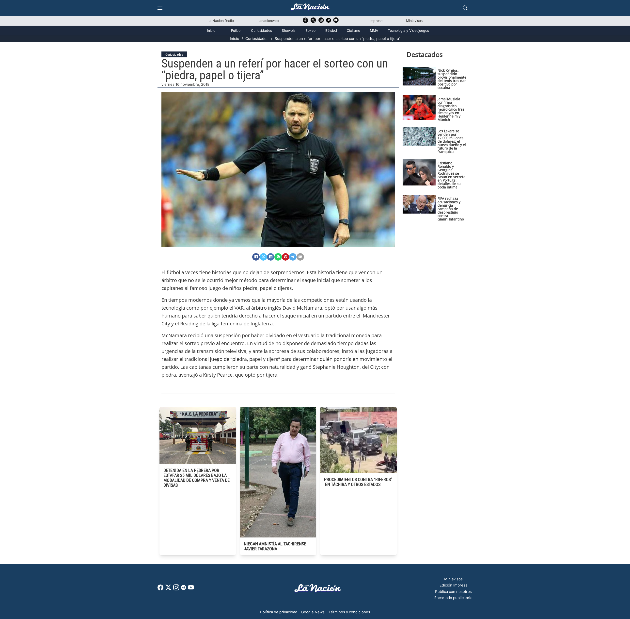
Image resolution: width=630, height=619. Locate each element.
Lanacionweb (268, 20)
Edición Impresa (453, 585)
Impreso (375, 20)
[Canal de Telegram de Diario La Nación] (328, 21)
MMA (374, 30)
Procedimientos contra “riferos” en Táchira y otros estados (358, 482)
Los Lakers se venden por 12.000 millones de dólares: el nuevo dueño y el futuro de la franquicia (452, 141)
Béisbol (331, 30)
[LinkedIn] (270, 257)
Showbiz (289, 30)
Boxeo (310, 30)
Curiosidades (261, 30)
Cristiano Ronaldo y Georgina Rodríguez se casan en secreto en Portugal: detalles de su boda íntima (451, 175)
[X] (263, 257)
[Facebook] (256, 257)
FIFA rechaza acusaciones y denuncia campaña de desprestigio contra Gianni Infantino (451, 208)
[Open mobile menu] (160, 8)
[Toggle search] (465, 8)
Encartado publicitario (453, 597)
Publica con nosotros (453, 591)
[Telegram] (293, 257)
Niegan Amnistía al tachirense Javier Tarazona (275, 546)
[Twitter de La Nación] (313, 22)
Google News (313, 612)
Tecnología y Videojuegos (408, 30)
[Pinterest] (285, 257)
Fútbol (236, 30)
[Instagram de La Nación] (321, 22)
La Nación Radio (220, 20)
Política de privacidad (278, 612)
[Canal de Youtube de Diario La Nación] (336, 22)
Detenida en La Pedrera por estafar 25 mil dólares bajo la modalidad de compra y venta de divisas (196, 478)
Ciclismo (353, 30)
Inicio (211, 30)
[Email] (300, 257)
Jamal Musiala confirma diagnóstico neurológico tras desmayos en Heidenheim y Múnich (451, 109)
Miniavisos (414, 20)
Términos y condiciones (349, 612)
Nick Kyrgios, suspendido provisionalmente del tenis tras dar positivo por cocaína (452, 79)
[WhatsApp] (278, 257)
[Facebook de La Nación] (160, 589)
